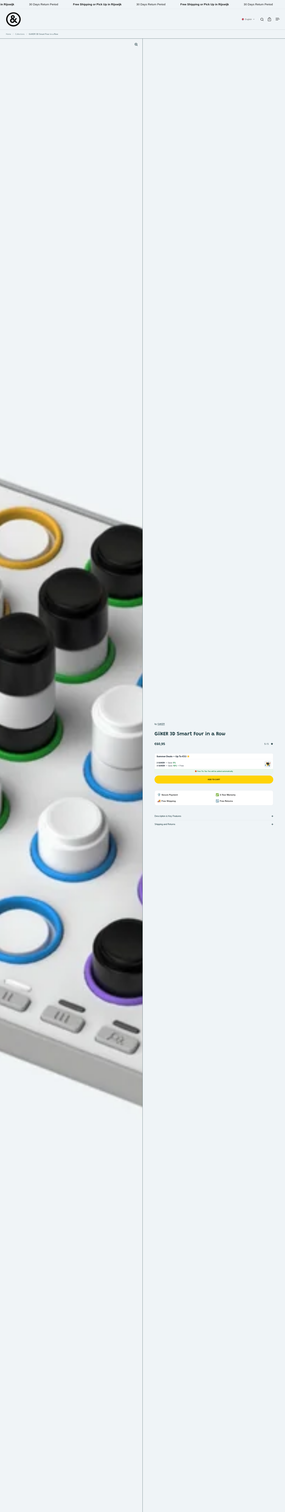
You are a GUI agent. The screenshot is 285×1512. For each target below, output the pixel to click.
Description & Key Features (168, 816)
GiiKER (161, 724)
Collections (20, 34)
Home (8, 34)
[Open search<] (262, 19)
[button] (248, 19)
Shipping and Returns (165, 824)
